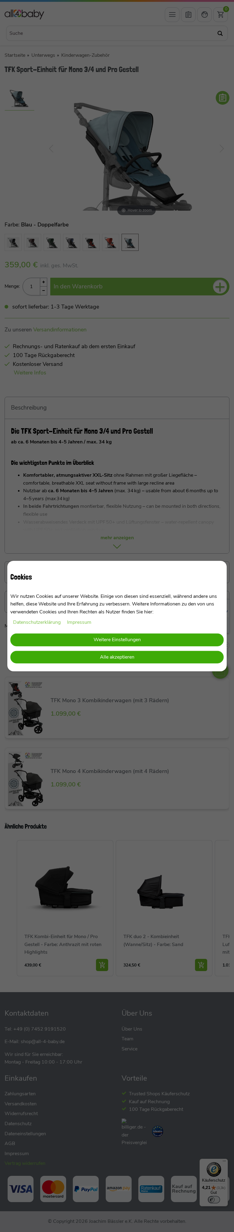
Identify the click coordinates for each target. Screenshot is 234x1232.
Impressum (79, 622)
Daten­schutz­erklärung (37, 622)
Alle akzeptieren (117, 657)
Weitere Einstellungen (117, 639)
